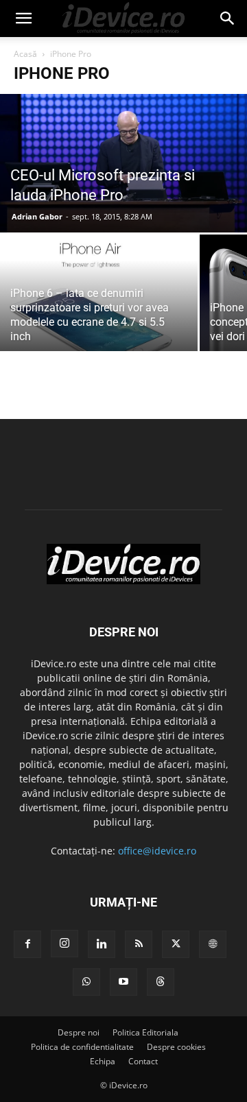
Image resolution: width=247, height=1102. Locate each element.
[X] (175, 944)
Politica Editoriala (145, 1032)
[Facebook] (27, 944)
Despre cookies (176, 1047)
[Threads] (160, 982)
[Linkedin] (101, 944)
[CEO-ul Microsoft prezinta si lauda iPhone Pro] (123, 163)
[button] (23, 18)
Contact (143, 1061)
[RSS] (138, 944)
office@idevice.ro (157, 850)
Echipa (102, 1061)
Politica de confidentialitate (82, 1047)
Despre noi (78, 1032)
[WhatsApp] (86, 982)
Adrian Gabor (37, 216)
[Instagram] (64, 943)
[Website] (212, 944)
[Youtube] (123, 982)
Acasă (25, 54)
